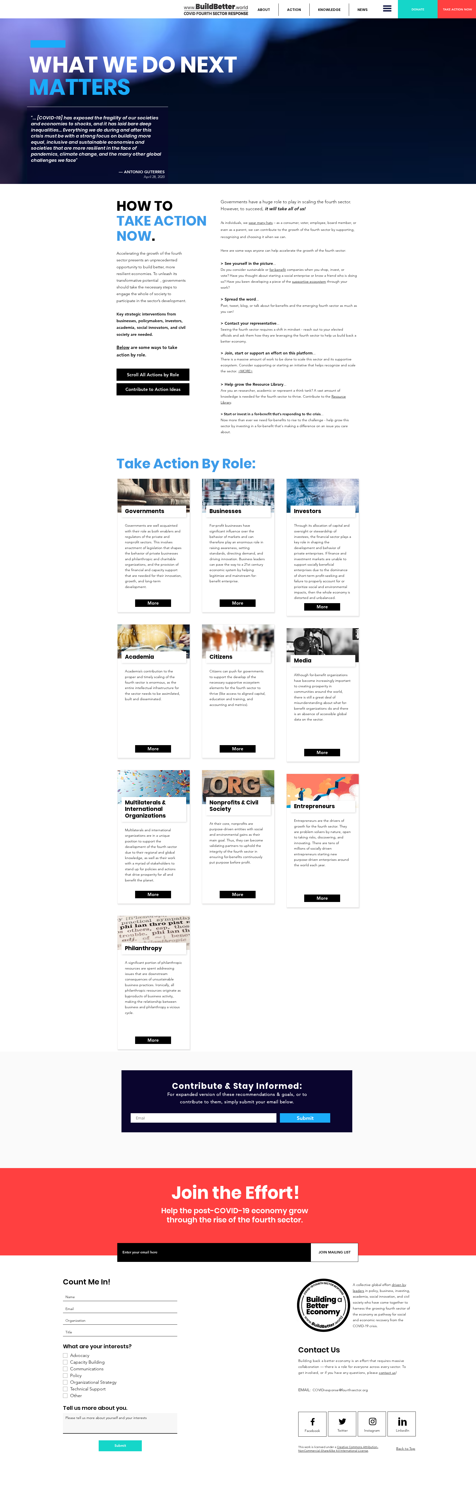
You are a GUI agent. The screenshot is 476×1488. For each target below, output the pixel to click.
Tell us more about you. (95, 1408)
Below (123, 347)
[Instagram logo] (373, 1421)
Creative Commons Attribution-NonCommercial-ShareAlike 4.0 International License (338, 1449)
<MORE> (245, 371)
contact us (387, 1372)
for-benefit (277, 269)
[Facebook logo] (313, 1422)
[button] (263, 9)
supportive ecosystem (309, 281)
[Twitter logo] (342, 1421)
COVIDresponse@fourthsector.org (340, 1390)
